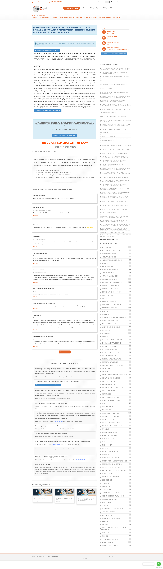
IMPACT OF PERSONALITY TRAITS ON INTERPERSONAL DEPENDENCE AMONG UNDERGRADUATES (115, 180)
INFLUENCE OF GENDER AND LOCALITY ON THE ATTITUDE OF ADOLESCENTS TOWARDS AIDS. (113, 184)
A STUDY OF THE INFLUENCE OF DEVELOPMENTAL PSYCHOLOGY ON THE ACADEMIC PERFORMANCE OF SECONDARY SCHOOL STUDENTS (114, 211)
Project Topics (95, 8)
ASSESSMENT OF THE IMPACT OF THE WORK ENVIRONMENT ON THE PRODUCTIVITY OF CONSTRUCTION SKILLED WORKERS (115, 174)
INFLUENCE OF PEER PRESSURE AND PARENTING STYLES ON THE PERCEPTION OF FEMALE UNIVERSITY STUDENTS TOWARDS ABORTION (115, 92)
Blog (105, 8)
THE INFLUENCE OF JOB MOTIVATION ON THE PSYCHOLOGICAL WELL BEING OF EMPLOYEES (112, 101)
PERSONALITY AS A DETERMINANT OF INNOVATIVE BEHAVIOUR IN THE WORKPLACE (114, 135)
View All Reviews (64, 352)
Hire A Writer (96, 556)
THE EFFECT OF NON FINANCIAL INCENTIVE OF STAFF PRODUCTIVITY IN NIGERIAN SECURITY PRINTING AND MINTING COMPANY (114, 198)
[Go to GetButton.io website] (159, 567)
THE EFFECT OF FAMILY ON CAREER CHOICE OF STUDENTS (113, 202)
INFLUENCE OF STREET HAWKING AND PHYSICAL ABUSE (116, 76)
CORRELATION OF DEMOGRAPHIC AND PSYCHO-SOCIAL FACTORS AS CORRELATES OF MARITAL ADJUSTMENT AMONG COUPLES (115, 106)
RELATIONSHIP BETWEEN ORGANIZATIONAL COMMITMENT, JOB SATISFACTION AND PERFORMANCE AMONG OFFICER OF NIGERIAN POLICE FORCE (114, 216)
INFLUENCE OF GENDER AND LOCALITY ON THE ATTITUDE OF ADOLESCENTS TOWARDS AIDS (113, 160)
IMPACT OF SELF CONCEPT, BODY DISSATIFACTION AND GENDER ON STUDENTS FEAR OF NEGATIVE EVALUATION (115, 68)
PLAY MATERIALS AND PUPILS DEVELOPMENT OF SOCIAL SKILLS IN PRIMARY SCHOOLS (115, 235)
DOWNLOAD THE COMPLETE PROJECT (47, 50)
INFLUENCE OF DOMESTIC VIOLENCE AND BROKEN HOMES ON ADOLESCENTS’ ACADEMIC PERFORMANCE (114, 83)
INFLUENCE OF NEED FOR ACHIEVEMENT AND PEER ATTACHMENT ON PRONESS (114, 73)
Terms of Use (103, 556)
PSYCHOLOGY (41, 16)
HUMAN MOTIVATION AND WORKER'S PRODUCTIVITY (115, 177)
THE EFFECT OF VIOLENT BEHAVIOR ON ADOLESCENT (115, 153)
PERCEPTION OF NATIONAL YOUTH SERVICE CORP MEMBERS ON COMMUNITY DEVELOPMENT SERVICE (114, 206)
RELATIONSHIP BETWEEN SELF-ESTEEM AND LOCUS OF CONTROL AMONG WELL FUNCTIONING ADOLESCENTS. (115, 169)
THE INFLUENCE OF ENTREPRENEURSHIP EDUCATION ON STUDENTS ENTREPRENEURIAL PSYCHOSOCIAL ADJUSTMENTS (115, 146)
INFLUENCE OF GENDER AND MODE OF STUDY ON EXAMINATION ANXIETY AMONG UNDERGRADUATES (113, 221)
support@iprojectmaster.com (41, 2)
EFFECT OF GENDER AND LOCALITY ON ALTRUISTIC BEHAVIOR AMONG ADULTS (114, 139)
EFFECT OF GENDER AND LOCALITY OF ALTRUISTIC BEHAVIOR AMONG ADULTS (114, 165)
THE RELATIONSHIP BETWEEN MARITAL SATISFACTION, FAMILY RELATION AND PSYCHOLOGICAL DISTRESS (115, 115)
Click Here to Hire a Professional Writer (65, 135)
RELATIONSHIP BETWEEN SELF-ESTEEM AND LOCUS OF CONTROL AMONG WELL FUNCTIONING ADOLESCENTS (115, 97)
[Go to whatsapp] (159, 564)
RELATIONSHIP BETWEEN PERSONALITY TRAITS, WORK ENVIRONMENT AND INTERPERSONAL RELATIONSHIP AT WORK (115, 126)
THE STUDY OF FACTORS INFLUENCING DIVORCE (114, 143)
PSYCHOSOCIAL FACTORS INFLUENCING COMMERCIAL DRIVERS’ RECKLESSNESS (115, 87)
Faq (112, 8)
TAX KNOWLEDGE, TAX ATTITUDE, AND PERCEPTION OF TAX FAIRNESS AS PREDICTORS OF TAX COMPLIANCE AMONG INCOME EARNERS (115, 120)
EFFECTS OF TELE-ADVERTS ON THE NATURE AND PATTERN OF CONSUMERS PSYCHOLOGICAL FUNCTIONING (115, 156)
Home (84, 8)
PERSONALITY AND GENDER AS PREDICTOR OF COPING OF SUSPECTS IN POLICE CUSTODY (115, 150)
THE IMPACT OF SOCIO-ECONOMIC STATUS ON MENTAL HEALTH (115, 79)
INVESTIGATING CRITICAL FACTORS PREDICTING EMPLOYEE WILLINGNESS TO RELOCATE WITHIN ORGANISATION (113, 131)
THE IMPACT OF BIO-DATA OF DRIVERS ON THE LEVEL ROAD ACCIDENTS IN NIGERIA (114, 189)
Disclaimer (85, 558)
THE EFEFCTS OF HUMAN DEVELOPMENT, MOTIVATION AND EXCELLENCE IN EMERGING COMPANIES (115, 193)
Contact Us (120, 8)
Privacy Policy (110, 556)
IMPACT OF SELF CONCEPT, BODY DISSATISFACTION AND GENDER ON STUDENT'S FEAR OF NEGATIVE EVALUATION (115, 224)
